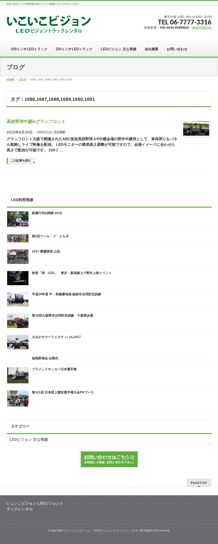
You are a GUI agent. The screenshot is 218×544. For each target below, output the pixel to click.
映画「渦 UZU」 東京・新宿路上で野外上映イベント (72, 273)
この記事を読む (21, 160)
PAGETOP (199, 482)
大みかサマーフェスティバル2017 (56, 337)
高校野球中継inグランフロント (36, 121)
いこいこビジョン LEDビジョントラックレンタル (102, 530)
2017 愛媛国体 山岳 (46, 251)
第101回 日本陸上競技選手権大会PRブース (63, 392)
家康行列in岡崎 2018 (47, 213)
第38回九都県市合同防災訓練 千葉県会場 (62, 315)
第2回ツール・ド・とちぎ (50, 236)
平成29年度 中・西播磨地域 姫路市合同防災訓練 (66, 294)
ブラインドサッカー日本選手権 (54, 369)
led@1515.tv (201, 28)
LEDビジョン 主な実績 (51, 132)
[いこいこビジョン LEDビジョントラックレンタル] (49, 27)
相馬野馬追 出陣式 (45, 358)
